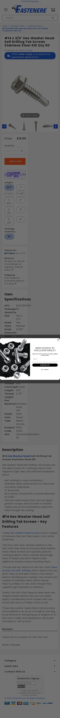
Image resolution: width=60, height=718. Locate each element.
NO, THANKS (45, 369)
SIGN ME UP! (45, 365)
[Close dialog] (58, 340)
